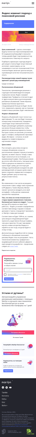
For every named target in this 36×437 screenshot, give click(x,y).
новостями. (14, 246)
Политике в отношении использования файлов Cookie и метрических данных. (17, 425)
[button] (33, 3)
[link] (6, 3)
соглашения (19, 274)
